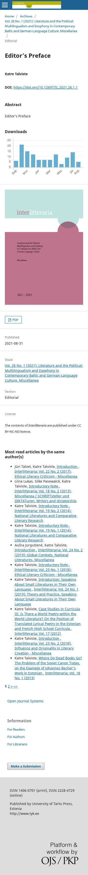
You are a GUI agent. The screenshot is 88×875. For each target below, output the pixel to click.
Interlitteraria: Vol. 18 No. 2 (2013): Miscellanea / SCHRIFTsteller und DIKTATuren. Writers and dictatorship (46, 496)
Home (9, 16)
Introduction (67, 466)
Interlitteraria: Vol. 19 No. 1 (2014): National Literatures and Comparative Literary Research (46, 535)
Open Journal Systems (25, 701)
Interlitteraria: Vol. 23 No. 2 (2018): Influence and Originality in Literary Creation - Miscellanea (44, 648)
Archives (26, 16)
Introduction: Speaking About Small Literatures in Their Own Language (45, 584)
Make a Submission (26, 766)
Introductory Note (44, 486)
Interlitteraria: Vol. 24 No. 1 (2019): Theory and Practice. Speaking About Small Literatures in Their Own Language (46, 596)
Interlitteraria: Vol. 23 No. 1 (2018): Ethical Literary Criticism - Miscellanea (46, 572)
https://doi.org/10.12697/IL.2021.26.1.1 (45, 87)
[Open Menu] (5, 5)
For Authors (16, 737)
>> (16, 686)
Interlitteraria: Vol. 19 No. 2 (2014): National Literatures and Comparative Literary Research (46, 515)
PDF (15, 320)
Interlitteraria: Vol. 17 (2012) (38, 633)
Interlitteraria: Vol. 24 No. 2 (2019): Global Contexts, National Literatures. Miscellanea (49, 555)
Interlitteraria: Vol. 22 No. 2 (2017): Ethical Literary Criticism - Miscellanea (46, 474)
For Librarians (17, 744)
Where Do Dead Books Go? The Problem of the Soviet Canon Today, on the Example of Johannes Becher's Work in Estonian (48, 665)
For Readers (16, 729)
